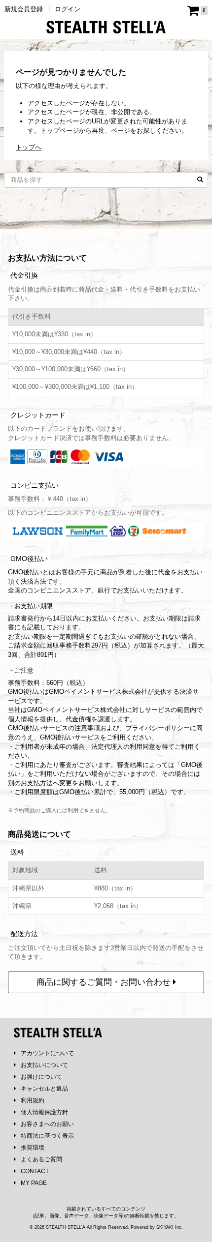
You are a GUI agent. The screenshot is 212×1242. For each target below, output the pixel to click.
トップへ (28, 147)
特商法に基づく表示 (47, 1135)
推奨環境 (32, 1147)
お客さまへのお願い (47, 1124)
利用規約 (32, 1100)
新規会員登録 (23, 9)
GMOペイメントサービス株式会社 (76, 709)
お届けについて (41, 1076)
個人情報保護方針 (44, 1112)
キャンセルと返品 (44, 1088)
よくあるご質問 (41, 1159)
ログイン (67, 9)
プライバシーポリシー (158, 728)
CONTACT (35, 1171)
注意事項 (87, 728)
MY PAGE (34, 1183)
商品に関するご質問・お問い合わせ (104, 982)
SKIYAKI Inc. (169, 1227)
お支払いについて (44, 1065)
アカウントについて (47, 1053)
